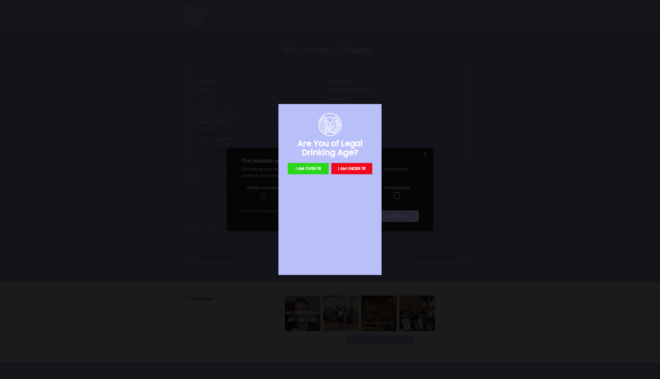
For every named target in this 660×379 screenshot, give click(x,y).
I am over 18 (308, 168)
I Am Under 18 (352, 168)
